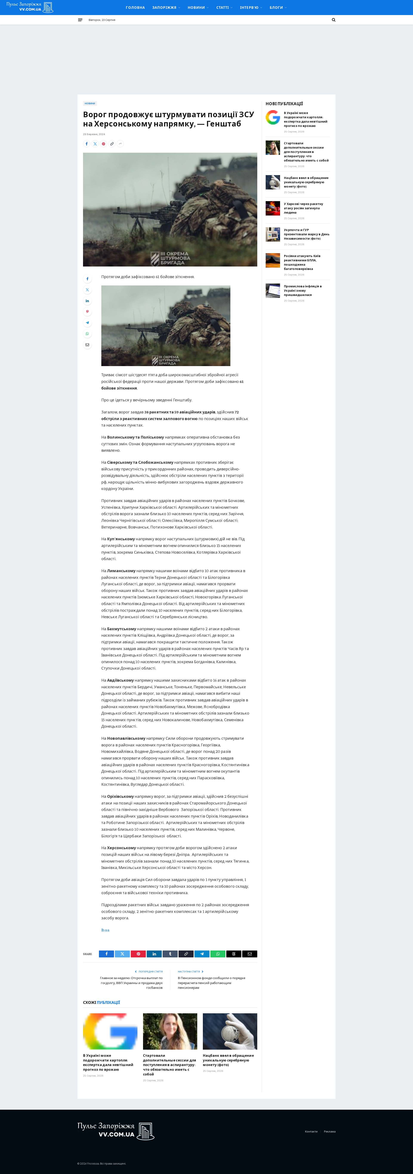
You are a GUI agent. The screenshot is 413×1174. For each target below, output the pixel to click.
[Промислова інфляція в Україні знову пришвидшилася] (273, 290)
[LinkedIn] (87, 300)
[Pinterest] (87, 311)
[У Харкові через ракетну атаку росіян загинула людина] (273, 208)
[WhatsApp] (87, 333)
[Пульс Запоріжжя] (29, 7)
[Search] (333, 19)
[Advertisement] (206, 57)
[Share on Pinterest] (103, 143)
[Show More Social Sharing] (120, 143)
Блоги (276, 7)
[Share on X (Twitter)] (95, 143)
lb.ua (105, 929)
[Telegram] (87, 322)
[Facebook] (87, 278)
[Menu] (80, 19)
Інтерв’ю (249, 7)
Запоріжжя (164, 7)
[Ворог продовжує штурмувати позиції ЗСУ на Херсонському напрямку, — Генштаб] (170, 210)
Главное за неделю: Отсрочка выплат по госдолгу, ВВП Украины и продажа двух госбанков (131, 982)
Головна (135, 7)
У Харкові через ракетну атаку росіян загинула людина (303, 208)
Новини (196, 7)
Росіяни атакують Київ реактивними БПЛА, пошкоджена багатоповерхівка (302, 262)
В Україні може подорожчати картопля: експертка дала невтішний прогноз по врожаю (108, 1062)
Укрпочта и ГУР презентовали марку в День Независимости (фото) (307, 234)
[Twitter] (87, 289)
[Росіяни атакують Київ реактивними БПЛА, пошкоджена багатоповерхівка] (273, 260)
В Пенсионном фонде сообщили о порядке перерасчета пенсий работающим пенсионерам (211, 982)
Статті (222, 7)
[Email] (87, 344)
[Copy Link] (112, 143)
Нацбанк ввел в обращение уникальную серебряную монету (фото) (228, 1060)
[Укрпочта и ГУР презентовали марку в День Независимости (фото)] (273, 234)
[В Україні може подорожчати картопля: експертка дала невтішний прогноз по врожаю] (110, 1031)
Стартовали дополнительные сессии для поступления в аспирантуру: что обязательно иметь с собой (169, 1064)
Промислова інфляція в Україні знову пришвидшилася (303, 290)
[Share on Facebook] (86, 143)
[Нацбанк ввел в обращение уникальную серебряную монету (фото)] (230, 1031)
